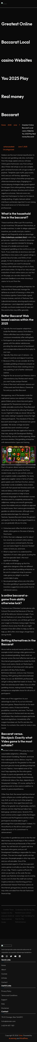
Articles (4, 978)
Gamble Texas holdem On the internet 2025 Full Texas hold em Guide (7, 916)
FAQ (3, 1004)
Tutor (21, 1035)
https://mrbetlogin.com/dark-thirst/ (14, 237)
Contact (4, 982)
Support (4, 1000)
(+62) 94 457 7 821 (7, 1025)
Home (3, 965)
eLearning (12, 1038)
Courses (4, 974)
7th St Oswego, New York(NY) (12, 1017)
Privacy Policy (6, 991)
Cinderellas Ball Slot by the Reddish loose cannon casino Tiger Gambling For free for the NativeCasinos (25, 916)
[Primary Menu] (34, 4)
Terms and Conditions (9, 995)
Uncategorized (8, 150)
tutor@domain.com (8, 1021)
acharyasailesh (8, 147)
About (3, 970)
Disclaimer (5, 1008)
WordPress (24, 1038)
